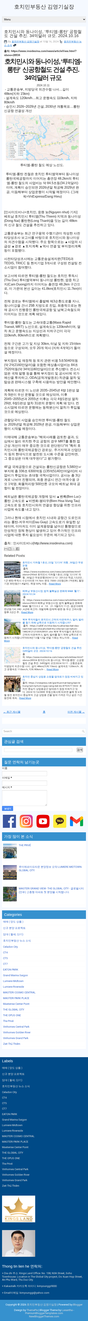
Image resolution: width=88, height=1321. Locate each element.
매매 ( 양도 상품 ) (13, 921)
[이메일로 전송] (6, 549)
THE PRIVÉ (25, 845)
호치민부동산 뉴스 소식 (17, 940)
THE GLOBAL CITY (13, 1009)
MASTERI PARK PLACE (16, 998)
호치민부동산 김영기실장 (44, 7)
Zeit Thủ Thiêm (11, 1043)
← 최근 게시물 (11, 711)
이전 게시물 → (76, 711)
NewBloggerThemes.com (44, 1316)
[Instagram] (27, 828)
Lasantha (67, 1310)
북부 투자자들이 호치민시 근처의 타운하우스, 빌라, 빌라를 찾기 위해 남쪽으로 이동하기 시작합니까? (53, 621)
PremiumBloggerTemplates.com (44, 1313)
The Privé (8, 1021)
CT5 (5, 958)
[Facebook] (10, 828)
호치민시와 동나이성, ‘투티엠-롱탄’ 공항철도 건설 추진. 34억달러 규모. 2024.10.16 (43, 34)
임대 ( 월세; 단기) (13, 934)
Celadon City (10, 946)
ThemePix (32, 1310)
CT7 (5, 963)
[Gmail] (77, 828)
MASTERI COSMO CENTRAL (19, 992)
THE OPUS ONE (12, 1015)
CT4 (5, 952)
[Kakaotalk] (60, 828)
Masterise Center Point (16, 1003)
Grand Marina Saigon (15, 975)
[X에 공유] (14, 549)
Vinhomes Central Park (16, 1026)
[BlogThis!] (10, 549)
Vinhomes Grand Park (15, 1038)
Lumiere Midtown (13, 981)
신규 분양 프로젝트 (14, 928)
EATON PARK (10, 969)
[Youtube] (44, 828)
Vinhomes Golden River (16, 1032)
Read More (55, 583)
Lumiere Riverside (13, 986)
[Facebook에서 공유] (18, 549)
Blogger (77, 1304)
